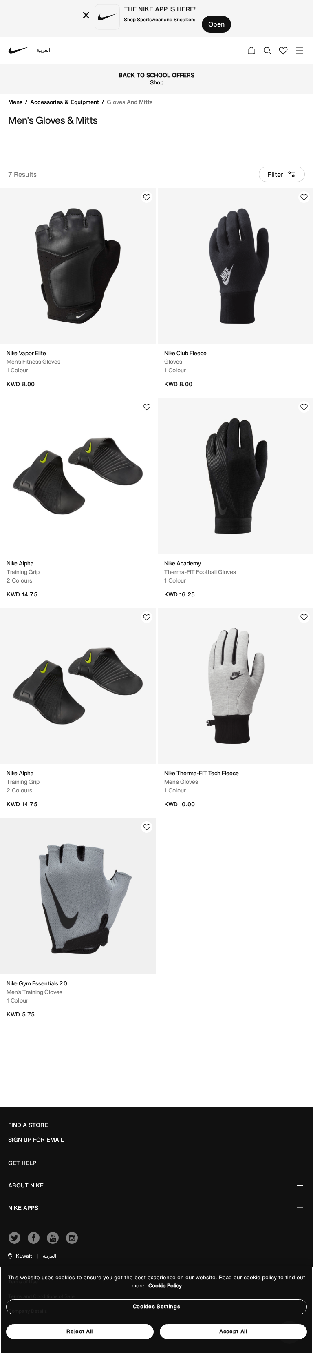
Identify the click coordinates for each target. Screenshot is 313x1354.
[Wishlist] (146, 197)
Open (216, 24)
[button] (19, 1256)
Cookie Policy (165, 1286)
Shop (156, 82)
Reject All (79, 1331)
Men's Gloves (181, 781)
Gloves (173, 361)
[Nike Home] (18, 50)
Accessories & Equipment (65, 102)
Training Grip (23, 571)
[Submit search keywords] (267, 50)
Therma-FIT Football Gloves (200, 571)
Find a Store (28, 1125)
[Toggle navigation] (299, 50)
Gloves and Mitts (129, 102)
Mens (16, 102)
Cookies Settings (156, 1306)
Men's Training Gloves (34, 991)
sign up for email (36, 1139)
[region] (156, 1310)
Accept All (233, 1331)
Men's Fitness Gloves (33, 361)
